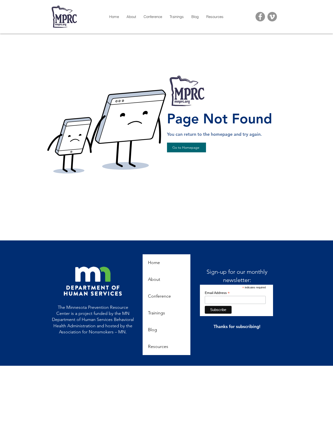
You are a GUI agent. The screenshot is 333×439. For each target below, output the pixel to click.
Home (154, 262)
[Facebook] (260, 16)
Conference (159, 296)
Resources (158, 346)
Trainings (156, 313)
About (154, 279)
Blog (152, 329)
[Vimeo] (272, 16)
